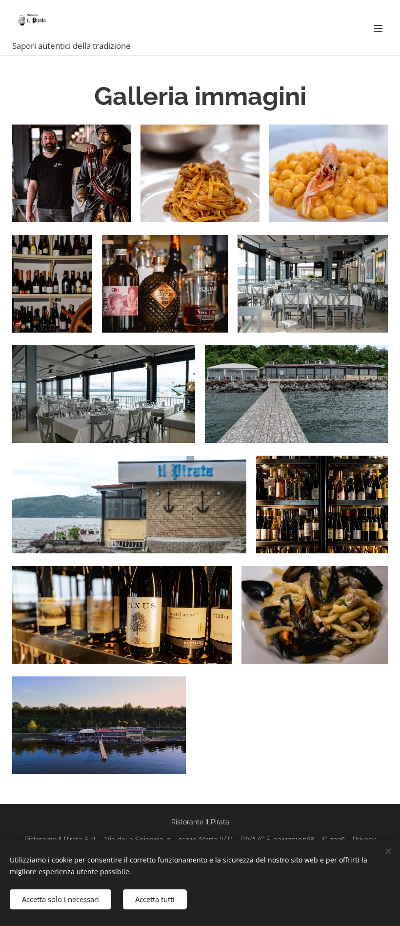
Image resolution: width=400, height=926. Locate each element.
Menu (378, 28)
